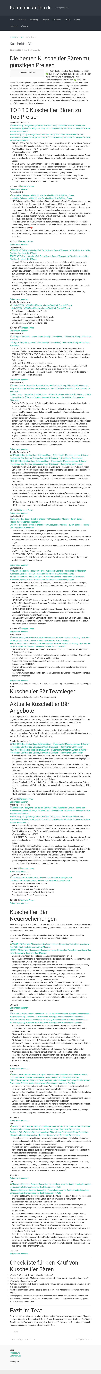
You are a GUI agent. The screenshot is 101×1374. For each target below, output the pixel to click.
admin (37, 50)
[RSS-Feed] (89, 7)
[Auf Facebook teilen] (79, 1332)
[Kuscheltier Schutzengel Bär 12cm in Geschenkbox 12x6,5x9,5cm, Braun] (42, 195)
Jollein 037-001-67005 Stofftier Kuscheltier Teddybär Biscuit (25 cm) (40, 308)
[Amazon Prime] (26, 186)
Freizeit (21, 37)
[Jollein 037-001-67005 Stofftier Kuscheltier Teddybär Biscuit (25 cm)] (41, 305)
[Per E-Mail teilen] (86, 1332)
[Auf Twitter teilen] (75, 1332)
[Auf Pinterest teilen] (83, 1332)
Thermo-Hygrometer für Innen (23, 1339)
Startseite (13, 37)
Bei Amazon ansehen (19, 189)
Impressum (15, 1353)
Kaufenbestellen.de (30, 8)
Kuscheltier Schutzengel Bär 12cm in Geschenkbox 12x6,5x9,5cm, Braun (41, 198)
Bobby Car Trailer (82, 1339)
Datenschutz (15, 1356)
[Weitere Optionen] (90, 1332)
